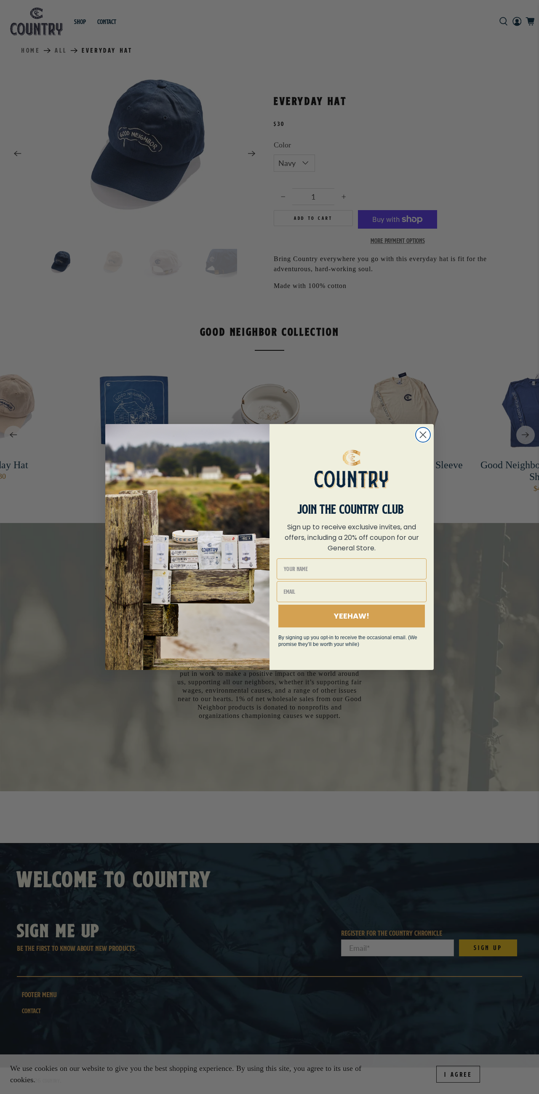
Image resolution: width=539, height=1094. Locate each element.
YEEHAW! (351, 616)
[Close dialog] (423, 434)
